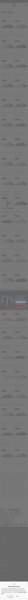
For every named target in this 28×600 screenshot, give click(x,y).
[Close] (26, 582)
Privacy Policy (20, 592)
